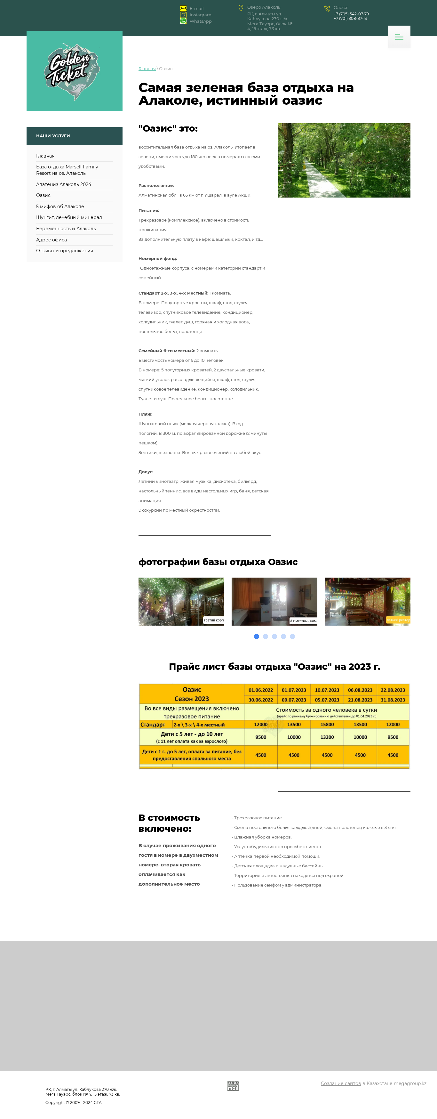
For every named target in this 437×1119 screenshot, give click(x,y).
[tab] (256, 636)
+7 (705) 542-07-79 (351, 14)
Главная (147, 68)
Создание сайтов (341, 1083)
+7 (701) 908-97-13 (350, 18)
